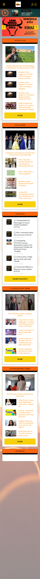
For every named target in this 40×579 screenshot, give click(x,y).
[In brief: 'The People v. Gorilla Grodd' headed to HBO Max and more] (10, 412)
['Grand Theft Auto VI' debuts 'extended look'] (10, 332)
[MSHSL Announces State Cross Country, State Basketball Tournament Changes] (10, 105)
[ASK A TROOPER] (10, 172)
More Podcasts (20, 279)
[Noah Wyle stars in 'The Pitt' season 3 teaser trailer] (10, 433)
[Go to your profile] (32, 4)
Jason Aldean (25, 15)
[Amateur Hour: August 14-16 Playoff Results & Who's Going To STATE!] (10, 95)
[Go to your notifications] (35, 4)
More (20, 115)
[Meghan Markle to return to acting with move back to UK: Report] (10, 423)
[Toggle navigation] (4, 4)
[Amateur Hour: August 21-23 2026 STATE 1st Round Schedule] (10, 84)
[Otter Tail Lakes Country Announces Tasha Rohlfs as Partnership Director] (10, 162)
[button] (4, 27)
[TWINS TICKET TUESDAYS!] (20, 26)
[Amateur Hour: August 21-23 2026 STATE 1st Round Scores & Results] (10, 74)
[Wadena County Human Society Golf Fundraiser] (10, 183)
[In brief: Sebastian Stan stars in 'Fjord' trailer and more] (10, 351)
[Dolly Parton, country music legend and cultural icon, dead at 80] (10, 402)
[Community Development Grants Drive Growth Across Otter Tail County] (10, 194)
